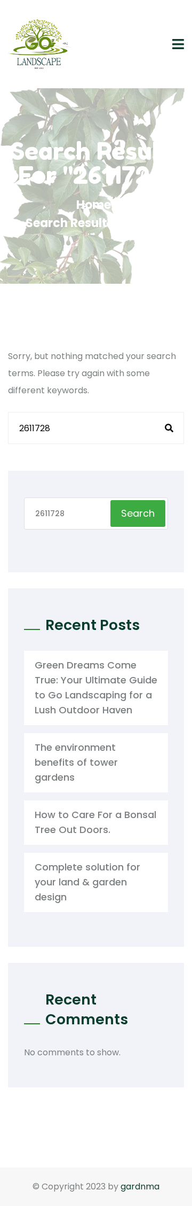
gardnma (140, 1186)
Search (138, 513)
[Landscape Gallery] (40, 44)
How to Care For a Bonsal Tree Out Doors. (95, 822)
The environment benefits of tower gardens (76, 762)
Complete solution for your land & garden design (87, 882)
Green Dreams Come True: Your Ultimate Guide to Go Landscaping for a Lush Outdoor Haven (96, 687)
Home (96, 205)
